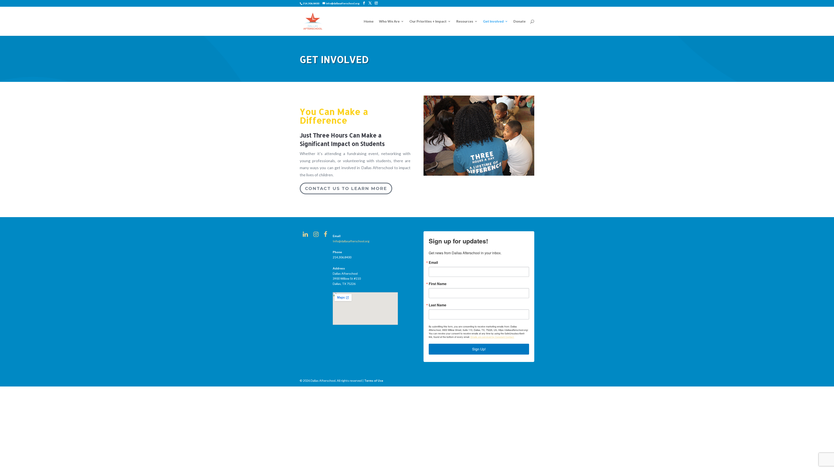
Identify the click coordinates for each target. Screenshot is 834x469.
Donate (519, 21)
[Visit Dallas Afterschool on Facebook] (325, 235)
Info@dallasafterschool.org (351, 241)
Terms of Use (373, 380)
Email (433, 262)
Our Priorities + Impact (428, 21)
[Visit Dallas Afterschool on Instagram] (316, 235)
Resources (464, 21)
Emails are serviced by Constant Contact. (492, 337)
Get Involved (493, 21)
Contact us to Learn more (346, 188)
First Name (438, 284)
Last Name (437, 305)
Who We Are (389, 21)
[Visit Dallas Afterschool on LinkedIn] (305, 235)
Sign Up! (479, 349)
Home (369, 21)
